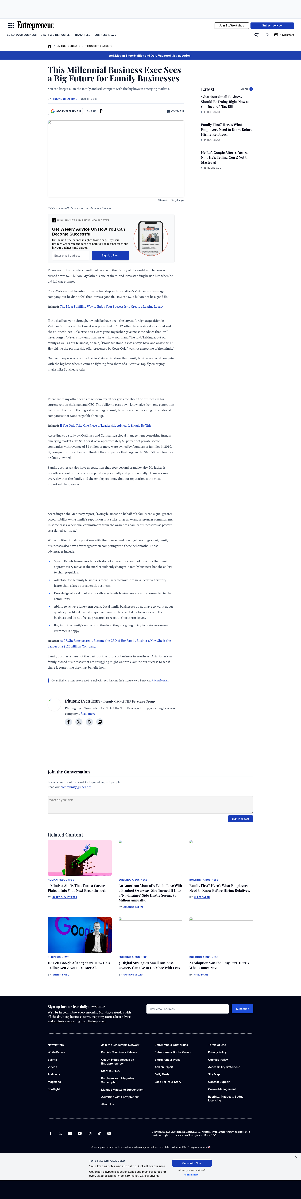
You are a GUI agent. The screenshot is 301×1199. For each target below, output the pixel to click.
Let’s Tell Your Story (168, 1082)
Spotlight (54, 1089)
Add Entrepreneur (68, 111)
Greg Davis (201, 974)
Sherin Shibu (60, 974)
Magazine (54, 1082)
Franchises (82, 34)
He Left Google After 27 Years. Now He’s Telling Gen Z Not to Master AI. (224, 157)
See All (244, 89)
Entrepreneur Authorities (171, 1045)
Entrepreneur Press (167, 1059)
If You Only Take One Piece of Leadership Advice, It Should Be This (105, 425)
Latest (207, 89)
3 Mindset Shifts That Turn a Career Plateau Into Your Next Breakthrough (77, 888)
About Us (107, 1104)
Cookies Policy (218, 1059)
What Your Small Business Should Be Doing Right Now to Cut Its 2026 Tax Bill (225, 101)
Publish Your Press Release (119, 1052)
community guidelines (76, 787)
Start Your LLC (110, 1071)
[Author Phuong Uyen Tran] (54, 714)
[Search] (256, 35)
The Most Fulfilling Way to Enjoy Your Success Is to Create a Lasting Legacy (112, 306)
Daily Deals (162, 1074)
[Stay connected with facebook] (68, 721)
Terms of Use (217, 1045)
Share (91, 111)
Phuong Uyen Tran (64, 98)
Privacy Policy (217, 1052)
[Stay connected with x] (78, 721)
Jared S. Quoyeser (64, 897)
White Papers (56, 1052)
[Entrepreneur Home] (50, 46)
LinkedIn (70, 1133)
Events (52, 1059)
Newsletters (56, 1045)
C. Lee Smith (202, 897)
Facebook (50, 1133)
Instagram (89, 1133)
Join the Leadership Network (120, 1045)
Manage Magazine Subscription (122, 1089)
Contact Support (219, 1082)
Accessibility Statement (224, 1067)
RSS (109, 1133)
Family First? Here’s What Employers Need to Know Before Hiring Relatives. (226, 129)
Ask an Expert (164, 1067)
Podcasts (54, 1074)
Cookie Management (222, 1089)
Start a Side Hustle (55, 34)
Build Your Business (22, 34)
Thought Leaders (99, 45)
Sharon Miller (133, 974)
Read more (88, 713)
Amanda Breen (133, 906)
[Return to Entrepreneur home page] (35, 25)
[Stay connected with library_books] (99, 721)
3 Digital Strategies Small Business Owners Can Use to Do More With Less (149, 965)
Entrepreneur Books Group (173, 1052)
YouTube (80, 1133)
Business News (105, 34)
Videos (52, 1067)
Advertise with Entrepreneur (120, 1097)
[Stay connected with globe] (89, 721)
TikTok (99, 1133)
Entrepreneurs (68, 45)
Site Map (214, 1074)
